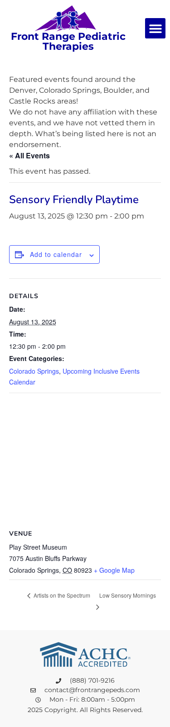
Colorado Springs (34, 370)
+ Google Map (114, 570)
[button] (155, 28)
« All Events (29, 155)
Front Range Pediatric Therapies (68, 41)
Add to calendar (56, 254)
